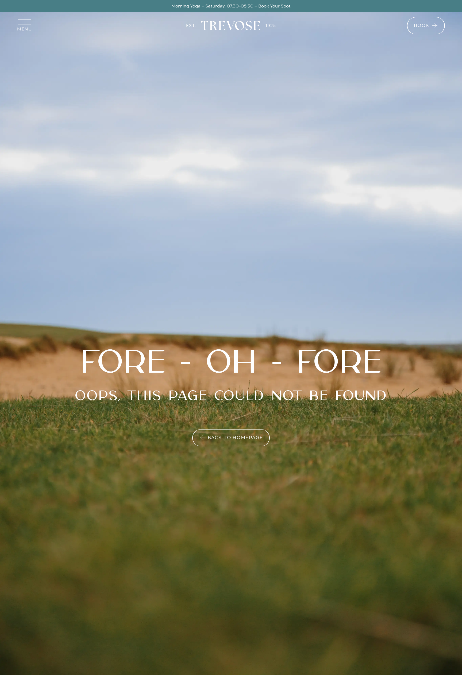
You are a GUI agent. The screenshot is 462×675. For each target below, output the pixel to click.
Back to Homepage (235, 437)
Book (421, 25)
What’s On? (256, 6)
